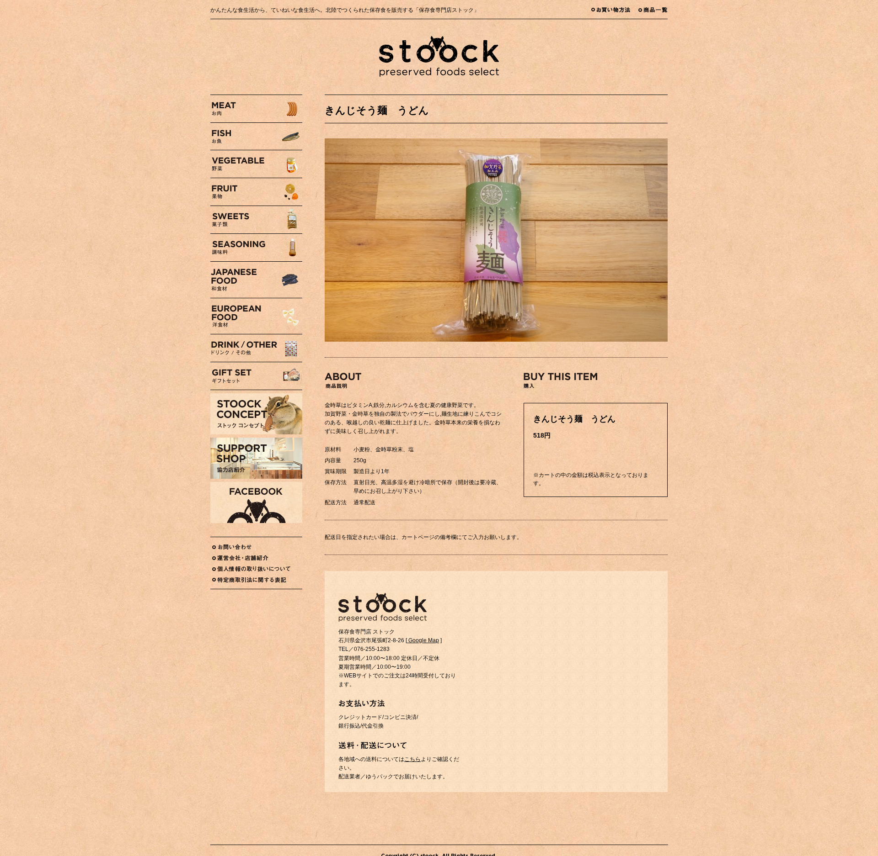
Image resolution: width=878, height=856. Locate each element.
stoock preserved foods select (439, 56)
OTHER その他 (256, 348)
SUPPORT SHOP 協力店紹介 (256, 458)
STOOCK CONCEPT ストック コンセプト (256, 413)
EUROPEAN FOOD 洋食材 (256, 316)
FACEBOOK (256, 502)
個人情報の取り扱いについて (256, 569)
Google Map (423, 640)
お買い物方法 (614, 9)
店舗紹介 (256, 558)
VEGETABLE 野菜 (256, 164)
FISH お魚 (256, 136)
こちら (412, 759)
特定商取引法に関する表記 (256, 580)
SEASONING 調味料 (256, 247)
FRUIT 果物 (256, 192)
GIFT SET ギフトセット (256, 376)
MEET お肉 (256, 108)
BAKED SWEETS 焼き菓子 (256, 219)
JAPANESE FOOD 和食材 (256, 280)
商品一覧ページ (653, 9)
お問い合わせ (256, 547)
